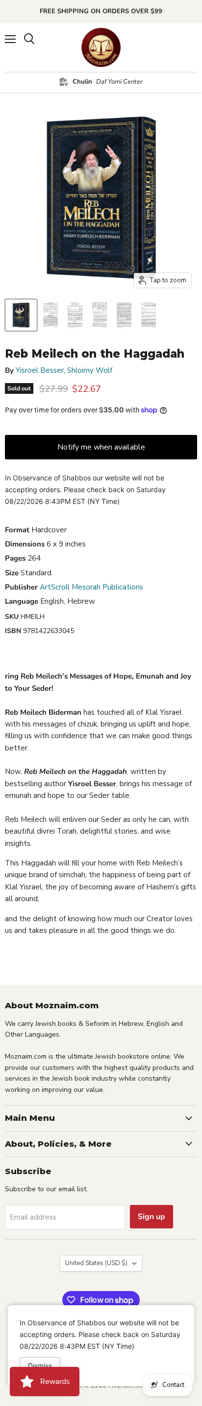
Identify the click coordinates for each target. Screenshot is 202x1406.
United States (96, 1263)
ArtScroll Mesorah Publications (91, 587)
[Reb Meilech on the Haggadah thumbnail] (21, 315)
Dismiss (40, 1365)
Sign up (151, 1216)
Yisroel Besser (40, 370)
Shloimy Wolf (89, 370)
